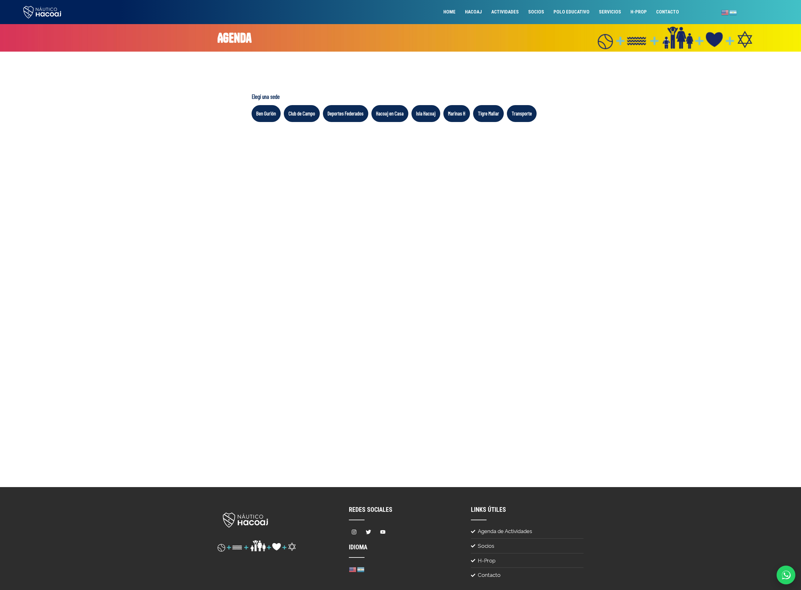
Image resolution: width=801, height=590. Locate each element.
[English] (725, 12)
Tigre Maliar (488, 113)
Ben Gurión (266, 113)
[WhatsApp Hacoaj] (786, 575)
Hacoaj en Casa (390, 113)
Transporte (522, 113)
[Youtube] (383, 531)
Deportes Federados (346, 113)
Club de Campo (301, 113)
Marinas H (456, 113)
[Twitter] (368, 531)
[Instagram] (354, 531)
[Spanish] (733, 12)
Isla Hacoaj (426, 113)
